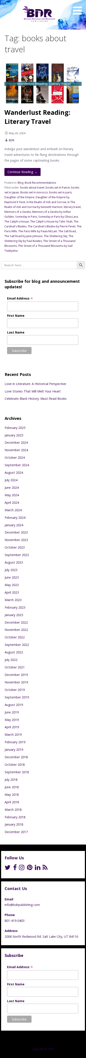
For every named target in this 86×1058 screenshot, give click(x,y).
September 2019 (17, 697)
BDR (11, 140)
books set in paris (60, 192)
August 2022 (14, 652)
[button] (79, 8)
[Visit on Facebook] (15, 868)
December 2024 (16, 442)
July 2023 (11, 570)
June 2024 (12, 487)
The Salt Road (67, 231)
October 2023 (15, 547)
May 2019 (12, 720)
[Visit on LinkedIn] (37, 868)
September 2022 (17, 645)
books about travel (32, 187)
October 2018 (15, 764)
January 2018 (14, 824)
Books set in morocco (34, 192)
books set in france (58, 187)
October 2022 (15, 637)
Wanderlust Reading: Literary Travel (37, 116)
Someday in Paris (26, 217)
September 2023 (17, 555)
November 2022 (16, 630)
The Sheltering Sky (55, 236)
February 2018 (15, 817)
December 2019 (16, 675)
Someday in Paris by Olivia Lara (58, 217)
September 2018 (17, 772)
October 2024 (15, 457)
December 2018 (16, 757)
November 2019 (16, 682)
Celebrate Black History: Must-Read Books (36, 398)
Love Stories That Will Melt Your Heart (33, 391)
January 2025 (14, 435)
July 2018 (11, 779)
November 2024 (16, 450)
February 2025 (15, 428)
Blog (20, 183)
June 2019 (12, 712)
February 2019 (15, 742)
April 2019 (12, 727)
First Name (15, 315)
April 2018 (12, 802)
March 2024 (13, 510)
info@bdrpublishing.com (22, 905)
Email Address (20, 298)
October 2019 (15, 690)
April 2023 (12, 592)
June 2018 (12, 787)
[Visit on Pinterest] (29, 868)
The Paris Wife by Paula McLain (37, 231)
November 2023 (16, 540)
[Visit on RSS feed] (45, 868)
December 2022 (16, 622)
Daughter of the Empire (19, 197)
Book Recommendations (40, 183)
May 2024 (12, 495)
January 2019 (14, 749)
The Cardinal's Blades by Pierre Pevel (51, 226)
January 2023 (14, 615)
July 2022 (11, 660)
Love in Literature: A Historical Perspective (35, 384)
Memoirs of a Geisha (17, 212)
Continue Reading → (22, 172)
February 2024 (15, 517)
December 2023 (16, 532)
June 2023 (12, 577)
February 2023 (15, 607)
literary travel (72, 207)
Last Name (15, 332)
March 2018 (13, 809)
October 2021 (15, 667)
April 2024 (12, 502)
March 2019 (13, 734)
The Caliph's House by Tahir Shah (51, 221)
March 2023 (13, 600)
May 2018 (12, 794)
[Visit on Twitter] (8, 868)
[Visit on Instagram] (21, 868)
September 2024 (17, 465)
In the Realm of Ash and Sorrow (46, 202)
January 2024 (14, 525)
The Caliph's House (16, 221)
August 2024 (14, 472)
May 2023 (12, 585)
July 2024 (11, 480)
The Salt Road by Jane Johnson (23, 236)
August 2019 (14, 705)
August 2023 (14, 562)
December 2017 (16, 832)
